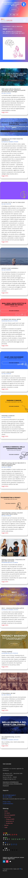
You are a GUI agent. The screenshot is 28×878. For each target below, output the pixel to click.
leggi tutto (5, 112)
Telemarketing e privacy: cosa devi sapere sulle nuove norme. (12, 513)
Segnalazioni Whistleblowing (11, 782)
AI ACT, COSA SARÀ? (8, 372)
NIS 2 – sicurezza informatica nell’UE (13, 608)
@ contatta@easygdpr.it (9, 795)
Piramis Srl (6, 770)
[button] (24, 20)
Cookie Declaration (8, 803)
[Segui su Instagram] (7, 861)
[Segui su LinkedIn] (14, 14)
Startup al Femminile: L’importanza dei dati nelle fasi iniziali (13, 560)
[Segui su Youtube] (10, 861)
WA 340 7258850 (7, 797)
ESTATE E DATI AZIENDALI (10, 268)
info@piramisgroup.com (9, 779)
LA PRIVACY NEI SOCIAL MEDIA (11, 319)
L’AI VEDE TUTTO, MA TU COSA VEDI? (13, 202)
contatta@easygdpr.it (14, 4)
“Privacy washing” (7, 651)
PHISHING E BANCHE (8, 415)
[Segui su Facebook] (10, 14)
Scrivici (14, 9)
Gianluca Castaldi (8, 141)
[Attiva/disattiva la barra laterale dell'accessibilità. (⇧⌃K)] (23, 4)
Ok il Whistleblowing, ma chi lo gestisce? (11, 737)
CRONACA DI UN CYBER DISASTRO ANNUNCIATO (12, 139)
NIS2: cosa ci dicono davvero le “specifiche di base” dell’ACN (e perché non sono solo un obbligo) (13, 90)
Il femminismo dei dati (8, 693)
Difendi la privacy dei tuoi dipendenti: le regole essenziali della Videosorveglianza (14, 464)
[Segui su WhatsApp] (17, 14)
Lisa (4, 93)
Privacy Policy (7, 801)
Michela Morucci (7, 320)
